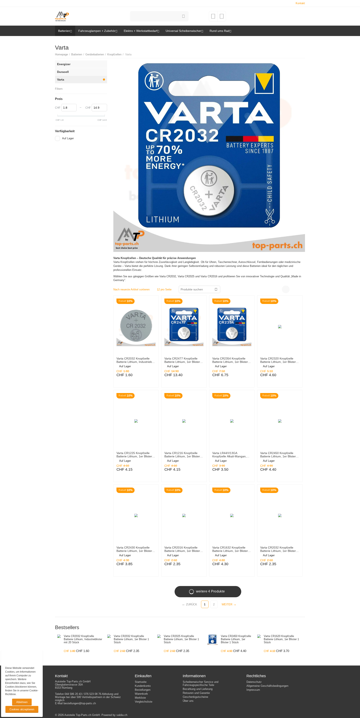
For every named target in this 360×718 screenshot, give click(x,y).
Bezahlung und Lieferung (197, 689)
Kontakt (300, 3)
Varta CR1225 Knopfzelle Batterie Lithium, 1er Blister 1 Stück (135, 454)
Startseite (140, 681)
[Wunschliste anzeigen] (213, 17)
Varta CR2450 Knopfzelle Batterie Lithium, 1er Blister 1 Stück (279, 454)
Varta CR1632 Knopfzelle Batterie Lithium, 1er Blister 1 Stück (231, 549)
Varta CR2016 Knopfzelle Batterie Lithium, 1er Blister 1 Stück (183, 549)
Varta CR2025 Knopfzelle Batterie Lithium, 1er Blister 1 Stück (181, 639)
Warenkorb (141, 693)
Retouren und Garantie (196, 692)
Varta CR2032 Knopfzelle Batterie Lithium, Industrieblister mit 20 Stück (134, 360)
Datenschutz (254, 681)
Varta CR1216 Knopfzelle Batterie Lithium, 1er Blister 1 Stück (183, 454)
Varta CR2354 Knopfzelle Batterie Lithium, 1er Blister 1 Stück (231, 360)
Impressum (253, 689)
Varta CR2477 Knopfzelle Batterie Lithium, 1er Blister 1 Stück (183, 360)
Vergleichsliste (143, 701)
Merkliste (140, 697)
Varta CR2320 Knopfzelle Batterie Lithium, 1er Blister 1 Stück (279, 360)
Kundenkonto (143, 685)
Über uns (188, 700)
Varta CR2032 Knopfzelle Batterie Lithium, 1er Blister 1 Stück (279, 549)
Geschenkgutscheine (195, 696)
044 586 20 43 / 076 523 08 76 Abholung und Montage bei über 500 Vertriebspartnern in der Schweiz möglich (88, 697)
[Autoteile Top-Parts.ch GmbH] (62, 15)
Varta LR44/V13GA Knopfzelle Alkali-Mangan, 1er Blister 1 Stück (229, 454)
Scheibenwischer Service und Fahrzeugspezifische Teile (200, 683)
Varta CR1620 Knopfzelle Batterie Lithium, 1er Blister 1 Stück (281, 639)
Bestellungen (142, 689)
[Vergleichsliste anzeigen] (221, 17)
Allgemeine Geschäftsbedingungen (267, 685)
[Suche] (183, 16)
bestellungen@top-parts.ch (80, 703)
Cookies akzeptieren (22, 709)
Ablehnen (22, 702)
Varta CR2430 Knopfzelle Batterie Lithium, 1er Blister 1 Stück (135, 549)
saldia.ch (121, 715)
